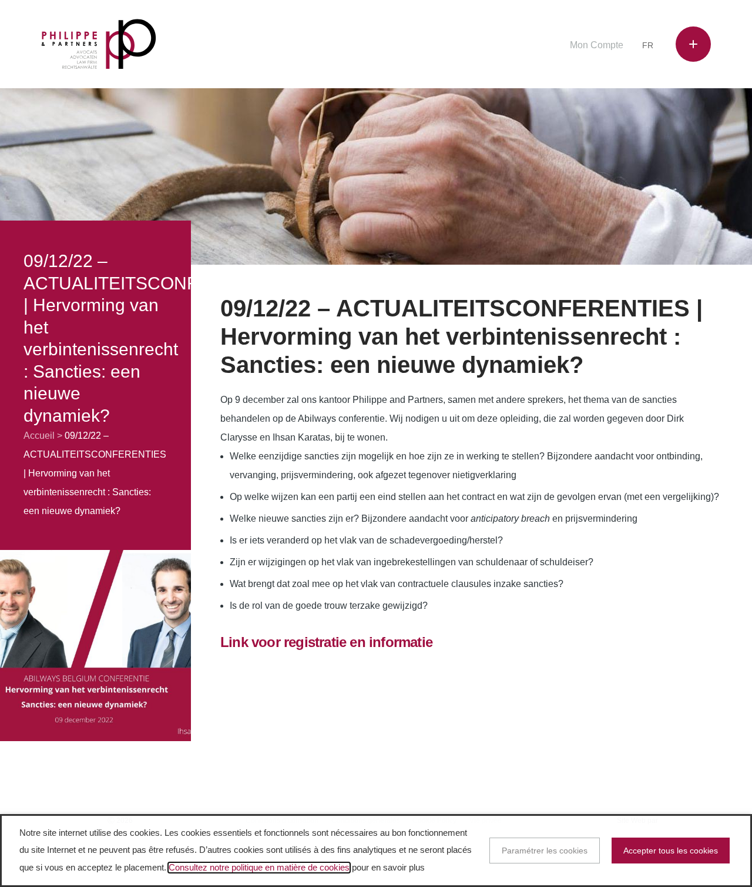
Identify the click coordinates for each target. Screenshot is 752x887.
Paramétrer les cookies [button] (545, 850)
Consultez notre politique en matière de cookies (259, 867)
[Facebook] (476, 46)
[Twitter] (494, 46)
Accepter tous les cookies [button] (670, 850)
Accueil (39, 436)
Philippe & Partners (98, 44)
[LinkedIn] (512, 46)
